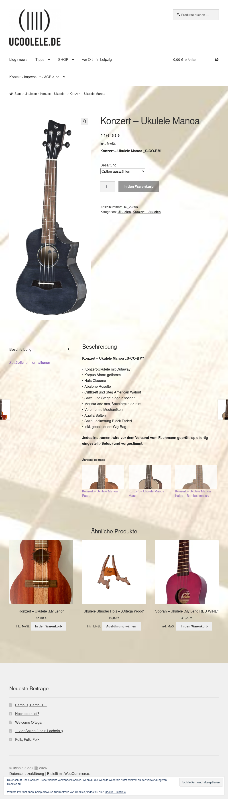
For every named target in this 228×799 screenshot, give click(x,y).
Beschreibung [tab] (20, 349)
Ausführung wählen (121, 626)
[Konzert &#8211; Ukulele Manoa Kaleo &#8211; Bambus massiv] (196, 477)
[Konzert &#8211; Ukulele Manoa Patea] (103, 477)
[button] (84, 121)
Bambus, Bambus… (31, 704)
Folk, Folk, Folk (27, 739)
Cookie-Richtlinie (115, 792)
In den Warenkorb (139, 186)
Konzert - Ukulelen (53, 93)
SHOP (63, 59)
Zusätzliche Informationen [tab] (29, 362)
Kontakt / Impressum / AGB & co (34, 76)
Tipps (39, 59)
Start (17, 93)
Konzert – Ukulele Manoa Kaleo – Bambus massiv (193, 493)
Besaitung (108, 165)
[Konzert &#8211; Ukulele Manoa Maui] (150, 477)
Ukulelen (31, 93)
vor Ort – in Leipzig (97, 59)
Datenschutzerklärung (26, 773)
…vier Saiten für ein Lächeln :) (39, 730)
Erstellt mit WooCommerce (68, 773)
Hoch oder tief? (27, 713)
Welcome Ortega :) (30, 722)
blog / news (18, 59)
